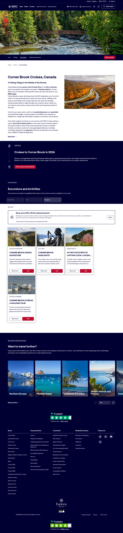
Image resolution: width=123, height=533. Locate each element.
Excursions (23, 57)
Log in (110, 217)
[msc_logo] (13, 6)
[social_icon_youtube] (111, 436)
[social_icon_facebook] (100, 436)
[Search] (94, 6)
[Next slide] (113, 402)
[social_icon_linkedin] (105, 436)
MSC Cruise (12, 94)
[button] (53, 199)
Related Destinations (35, 57)
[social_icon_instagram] (100, 442)
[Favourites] (98, 6)
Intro (9, 57)
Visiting (15, 57)
